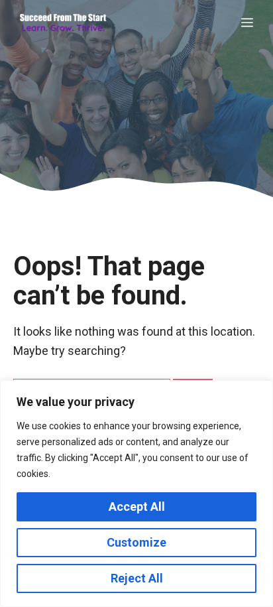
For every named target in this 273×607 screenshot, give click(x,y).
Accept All (137, 506)
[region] (136, 493)
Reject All (137, 578)
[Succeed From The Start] (63, 23)
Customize (136, 542)
